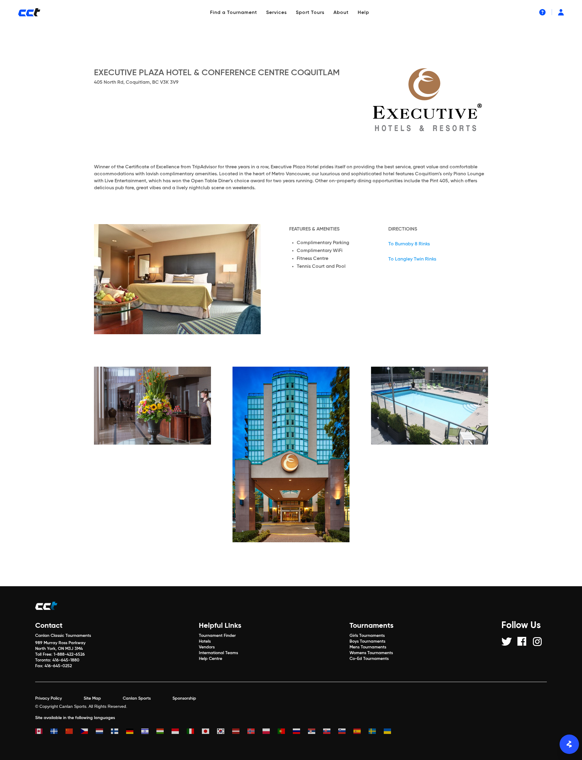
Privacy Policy (48, 698)
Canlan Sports (137, 698)
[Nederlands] (103, 731)
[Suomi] (118, 731)
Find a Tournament (233, 12)
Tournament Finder (217, 636)
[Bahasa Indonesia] (179, 731)
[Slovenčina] (330, 731)
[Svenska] (376, 731)
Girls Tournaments (367, 636)
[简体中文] (73, 731)
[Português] (285, 731)
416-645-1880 (65, 660)
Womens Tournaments (371, 653)
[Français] (57, 731)
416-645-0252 (58, 666)
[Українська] (391, 731)
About (341, 12)
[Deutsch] (133, 731)
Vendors (207, 647)
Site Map (92, 698)
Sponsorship (184, 698)
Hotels (205, 641)
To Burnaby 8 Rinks (409, 244)
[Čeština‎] (88, 731)
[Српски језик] (315, 731)
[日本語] (209, 731)
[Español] (361, 731)
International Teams (218, 653)
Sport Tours (310, 12)
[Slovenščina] (345, 731)
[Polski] (270, 731)
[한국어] (224, 731)
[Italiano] (194, 731)
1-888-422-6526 (69, 654)
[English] (42, 731)
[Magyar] (164, 731)
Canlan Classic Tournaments (63, 636)
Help (363, 12)
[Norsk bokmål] (255, 731)
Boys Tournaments (367, 641)
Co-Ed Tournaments (369, 659)
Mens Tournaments (368, 647)
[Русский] (300, 731)
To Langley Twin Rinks (412, 259)
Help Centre (210, 659)
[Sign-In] (561, 12)
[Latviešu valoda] (239, 731)
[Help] (542, 12)
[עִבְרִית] (148, 731)
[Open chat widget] (569, 744)
